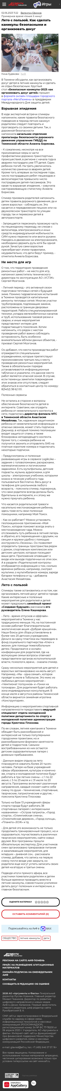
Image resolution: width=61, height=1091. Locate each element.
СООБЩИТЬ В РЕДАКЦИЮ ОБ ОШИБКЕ (26, 983)
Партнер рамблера (29, 1075)
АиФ (23, 74)
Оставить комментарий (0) (30, 914)
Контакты (9, 979)
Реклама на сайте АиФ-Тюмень (23, 960)
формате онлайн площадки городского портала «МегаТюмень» (28, 98)
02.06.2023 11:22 (9, 13)
